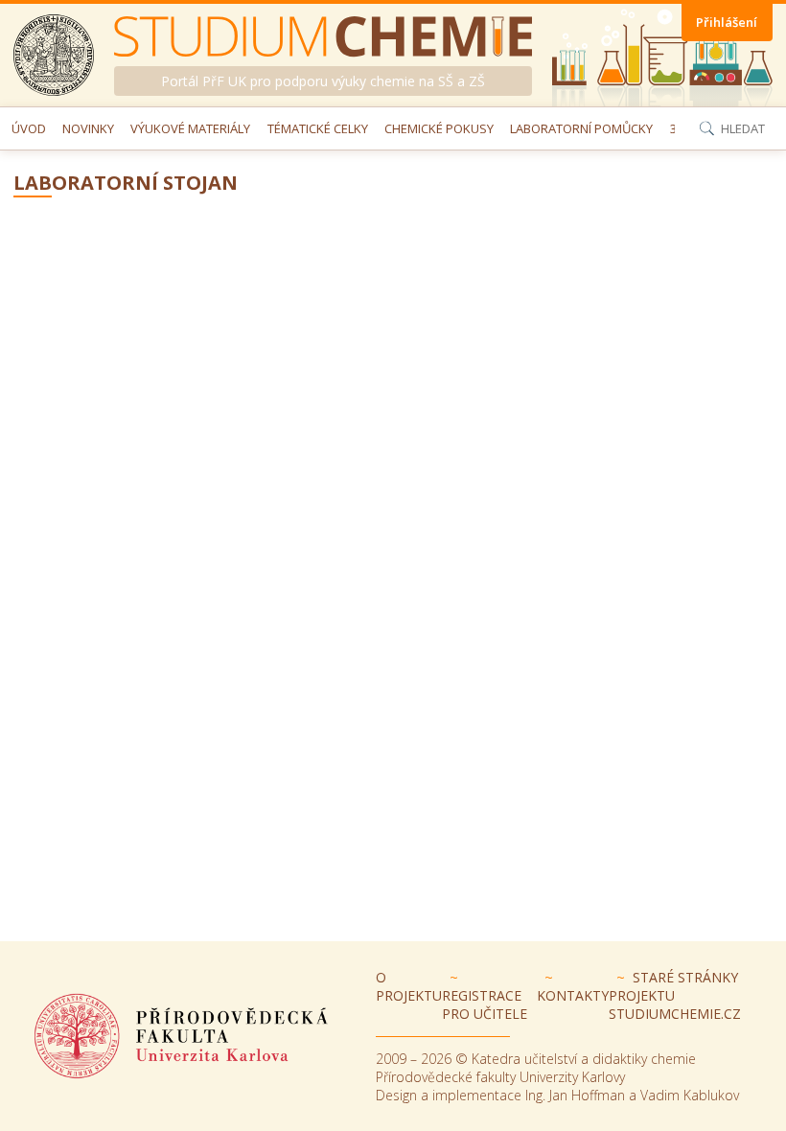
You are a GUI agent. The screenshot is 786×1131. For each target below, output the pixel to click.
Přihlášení (726, 22)
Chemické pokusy (439, 128)
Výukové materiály (190, 128)
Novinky (88, 128)
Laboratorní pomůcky (581, 128)
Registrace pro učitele (484, 1004)
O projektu (409, 986)
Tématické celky (317, 128)
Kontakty (573, 995)
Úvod (29, 128)
